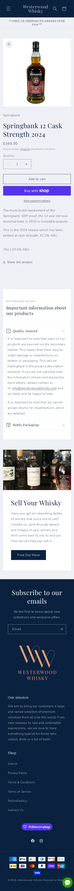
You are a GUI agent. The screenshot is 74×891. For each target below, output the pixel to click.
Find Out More (28, 555)
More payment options (37, 200)
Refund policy (17, 801)
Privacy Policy (17, 773)
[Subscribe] (61, 629)
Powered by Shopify (54, 880)
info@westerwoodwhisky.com (34, 388)
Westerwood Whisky (30, 880)
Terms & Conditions (21, 782)
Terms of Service (19, 792)
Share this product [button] (20, 262)
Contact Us (15, 810)
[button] (8, 8)
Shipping (25, 149)
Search (13, 764)
